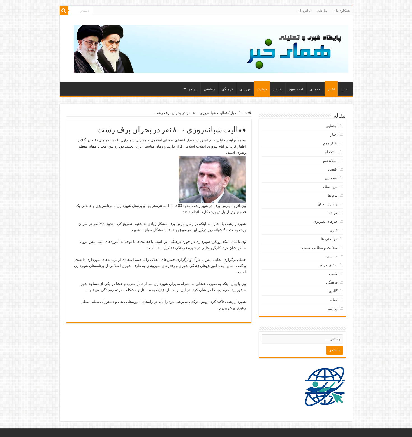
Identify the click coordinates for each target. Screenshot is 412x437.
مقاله (334, 300)
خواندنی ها (329, 239)
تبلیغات (322, 11)
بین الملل (330, 187)
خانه (344, 89)
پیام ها (333, 195)
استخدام (331, 152)
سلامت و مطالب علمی (320, 247)
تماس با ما (304, 11)
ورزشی (245, 89)
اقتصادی (331, 178)
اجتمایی (315, 89)
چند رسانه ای (327, 204)
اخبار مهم (296, 89)
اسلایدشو (330, 160)
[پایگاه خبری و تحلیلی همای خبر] (211, 47)
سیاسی (209, 89)
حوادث (262, 89)
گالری (333, 291)
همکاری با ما (341, 11)
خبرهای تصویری (325, 221)
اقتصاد (278, 89)
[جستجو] (64, 10)
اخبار (331, 89)
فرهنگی (227, 89)
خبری (334, 230)
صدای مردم (329, 265)
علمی (333, 274)
